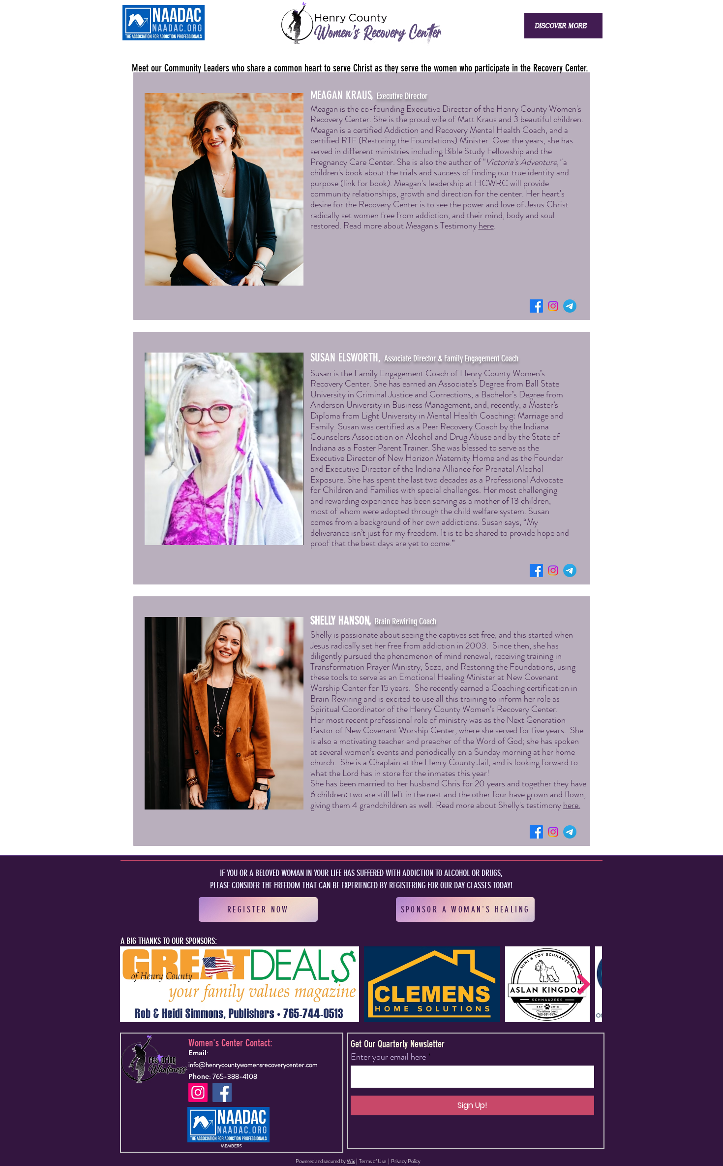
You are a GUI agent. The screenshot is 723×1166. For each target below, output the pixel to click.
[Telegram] (569, 306)
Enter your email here (388, 1056)
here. (571, 805)
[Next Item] (584, 984)
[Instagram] (553, 306)
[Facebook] (536, 306)
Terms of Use (372, 1161)
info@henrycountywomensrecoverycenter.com (253, 1064)
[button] (560, 25)
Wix (351, 1161)
